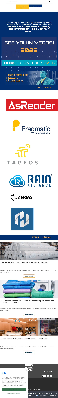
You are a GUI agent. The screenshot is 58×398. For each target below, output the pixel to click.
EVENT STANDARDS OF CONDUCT (44, 393)
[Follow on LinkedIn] (48, 376)
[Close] (26, 370)
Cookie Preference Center (13, 393)
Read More (29, 276)
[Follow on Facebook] (42, 376)
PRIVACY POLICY (51, 395)
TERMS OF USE (42, 395)
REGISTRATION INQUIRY (22, 7)
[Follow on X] (45, 376)
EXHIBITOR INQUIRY (36, 6)
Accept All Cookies (14, 389)
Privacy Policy (5, 386)
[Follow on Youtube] (51, 376)
